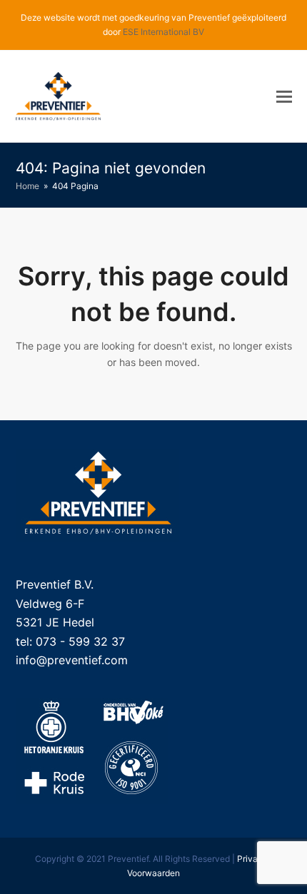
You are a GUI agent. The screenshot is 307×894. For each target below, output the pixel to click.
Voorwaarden (153, 873)
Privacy (252, 858)
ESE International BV (163, 31)
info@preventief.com (72, 660)
